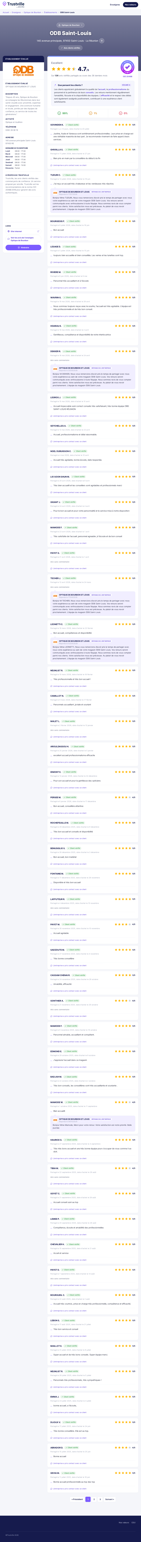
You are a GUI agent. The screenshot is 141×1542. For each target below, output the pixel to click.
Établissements (50, 12)
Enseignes (115, 4)
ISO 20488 (127, 76)
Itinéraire (25, 247)
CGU (133, 1522)
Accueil (6, 12)
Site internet (16, 231)
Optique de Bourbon (32, 12)
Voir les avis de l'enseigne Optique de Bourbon (22, 239)
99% (65, 113)
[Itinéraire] (101, 40)
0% (126, 113)
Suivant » (109, 1499)
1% (95, 113)
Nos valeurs (130, 4)
